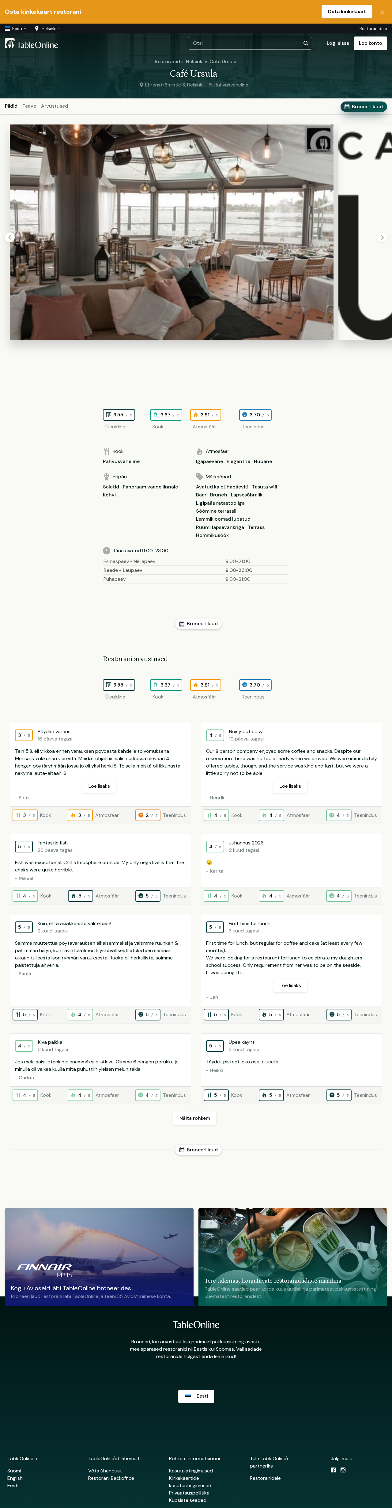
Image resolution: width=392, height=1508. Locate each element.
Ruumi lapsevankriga (220, 527)
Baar (201, 495)
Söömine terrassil (216, 511)
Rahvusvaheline (121, 461)
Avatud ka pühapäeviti (222, 487)
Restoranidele (373, 28)
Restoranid (167, 61)
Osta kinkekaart (347, 11)
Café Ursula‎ (222, 61)
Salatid (111, 487)
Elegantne (238, 461)
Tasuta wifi (264, 487)
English (15, 1478)
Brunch (218, 495)
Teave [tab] (29, 106)
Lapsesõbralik (246, 495)
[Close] (382, 12)
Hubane (263, 461)
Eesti (12, 1485)
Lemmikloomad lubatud (223, 519)
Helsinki (195, 61)
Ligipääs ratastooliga (220, 503)
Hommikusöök (212, 535)
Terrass (256, 527)
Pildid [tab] (11, 106)
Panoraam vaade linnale (150, 487)
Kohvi (109, 495)
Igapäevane (209, 461)
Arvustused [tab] (54, 106)
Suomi (14, 1471)
